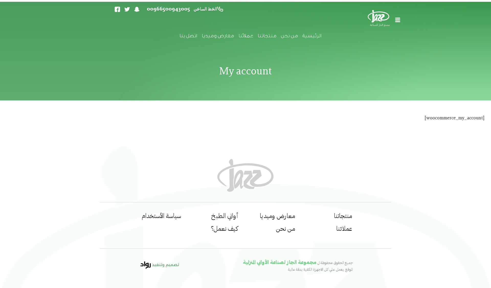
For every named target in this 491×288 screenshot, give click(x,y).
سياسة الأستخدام (161, 216)
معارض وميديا (218, 36)
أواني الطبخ (224, 216)
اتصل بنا (188, 36)
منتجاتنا (267, 36)
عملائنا (245, 36)
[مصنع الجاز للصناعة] (379, 19)
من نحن (289, 36)
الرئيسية (311, 36)
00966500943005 (168, 9)
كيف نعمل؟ (224, 229)
